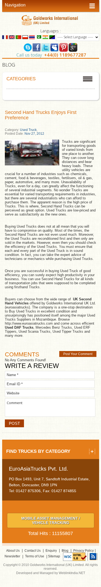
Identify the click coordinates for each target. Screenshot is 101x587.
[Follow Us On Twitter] (45, 46)
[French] (5, 36)
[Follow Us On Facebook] (37, 46)
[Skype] (28, 46)
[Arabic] (38, 36)
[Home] (50, 20)
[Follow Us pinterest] (63, 46)
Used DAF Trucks (19, 327)
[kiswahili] (52, 36)
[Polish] (25, 36)
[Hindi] (45, 36)
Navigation (15, 5)
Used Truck (28, 130)
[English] (12, 36)
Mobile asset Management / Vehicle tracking (50, 520)
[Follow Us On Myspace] (54, 46)
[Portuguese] (18, 36)
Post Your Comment (77, 354)
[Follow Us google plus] (73, 46)
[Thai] (32, 36)
